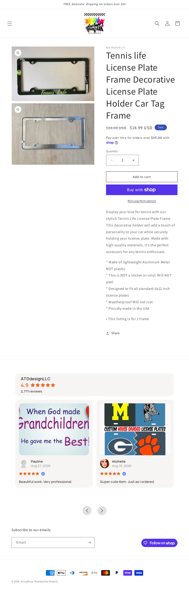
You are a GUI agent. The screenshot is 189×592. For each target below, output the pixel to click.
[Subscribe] (89, 542)
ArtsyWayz (27, 581)
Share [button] (115, 333)
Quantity (112, 151)
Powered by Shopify (46, 581)
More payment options (142, 200)
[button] (10, 23)
